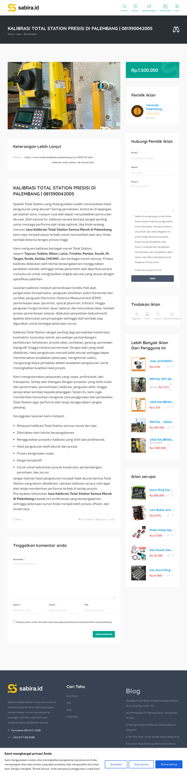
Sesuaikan (116, 764)
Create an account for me (148, 270)
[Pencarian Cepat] (176, 29)
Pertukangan (30, 34)
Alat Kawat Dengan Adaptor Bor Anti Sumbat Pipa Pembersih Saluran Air (162, 550)
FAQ (69, 702)
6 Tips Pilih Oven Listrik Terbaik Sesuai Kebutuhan (152, 736)
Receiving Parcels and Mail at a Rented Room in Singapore (151, 727)
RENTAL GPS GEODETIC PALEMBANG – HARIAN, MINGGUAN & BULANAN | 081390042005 (162, 379)
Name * (17, 604)
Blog (69, 709)
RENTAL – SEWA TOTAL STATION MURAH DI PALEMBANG (162, 422)
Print (147, 318)
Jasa (18, 34)
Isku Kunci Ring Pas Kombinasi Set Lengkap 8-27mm (162, 570)
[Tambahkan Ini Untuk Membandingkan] (168, 366)
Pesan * (135, 181)
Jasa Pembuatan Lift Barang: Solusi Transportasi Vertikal (152, 715)
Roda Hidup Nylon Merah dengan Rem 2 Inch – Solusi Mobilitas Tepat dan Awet (162, 530)
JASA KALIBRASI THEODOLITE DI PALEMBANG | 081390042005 (162, 402)
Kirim (152, 278)
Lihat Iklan (72, 716)
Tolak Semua (141, 764)
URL (87, 604)
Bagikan (136, 318)
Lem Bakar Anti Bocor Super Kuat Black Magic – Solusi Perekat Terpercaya (162, 510)
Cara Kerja (72, 695)
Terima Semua (169, 764)
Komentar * (19, 559)
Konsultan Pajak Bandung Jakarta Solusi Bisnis (151, 743)
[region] (93, 761)
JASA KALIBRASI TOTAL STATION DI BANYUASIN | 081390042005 (162, 439)
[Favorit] (172, 366)
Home (11, 34)
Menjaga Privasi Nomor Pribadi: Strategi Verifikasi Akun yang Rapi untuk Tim (152, 703)
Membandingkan (172, 318)
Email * (52, 604)
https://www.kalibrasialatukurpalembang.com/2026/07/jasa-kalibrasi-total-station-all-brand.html (59, 160)
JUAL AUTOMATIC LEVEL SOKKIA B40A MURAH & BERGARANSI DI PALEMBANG (162, 361)
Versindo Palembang (154, 107)
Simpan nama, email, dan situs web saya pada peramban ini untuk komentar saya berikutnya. (64, 622)
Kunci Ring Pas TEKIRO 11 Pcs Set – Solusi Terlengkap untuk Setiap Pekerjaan (162, 490)
